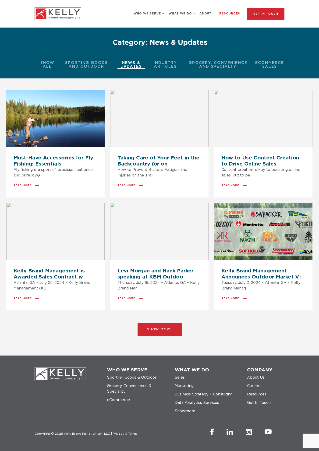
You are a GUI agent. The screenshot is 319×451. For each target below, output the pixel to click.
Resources (229, 13)
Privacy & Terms (125, 433)
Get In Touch (265, 13)
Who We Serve (147, 13)
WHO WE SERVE (127, 370)
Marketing (184, 386)
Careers (254, 386)
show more (159, 329)
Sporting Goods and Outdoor (86, 64)
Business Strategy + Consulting (204, 394)
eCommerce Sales (269, 64)
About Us (256, 377)
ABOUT (205, 13)
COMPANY (260, 370)
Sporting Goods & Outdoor (131, 377)
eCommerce (118, 400)
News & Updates (131, 64)
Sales (180, 377)
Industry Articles (165, 64)
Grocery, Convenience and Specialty (218, 64)
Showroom (185, 411)
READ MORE (22, 185)
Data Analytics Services (197, 403)
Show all (47, 64)
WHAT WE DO (180, 13)
